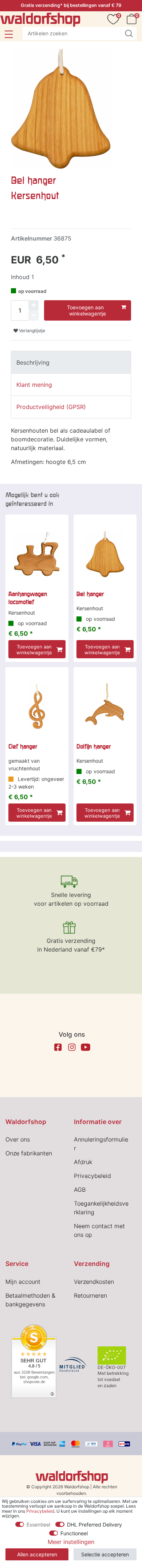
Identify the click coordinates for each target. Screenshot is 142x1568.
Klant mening (34, 384)
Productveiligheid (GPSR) (51, 406)
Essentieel (38, 1524)
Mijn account (22, 1281)
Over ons (17, 1139)
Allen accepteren (37, 1554)
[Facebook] (57, 1047)
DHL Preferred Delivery (94, 1524)
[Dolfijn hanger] (105, 706)
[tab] (71, 362)
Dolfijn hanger (93, 746)
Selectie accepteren (105, 1554)
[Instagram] (71, 1047)
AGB (80, 1189)
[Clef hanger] (37, 706)
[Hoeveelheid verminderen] (33, 315)
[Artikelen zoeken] (129, 33)
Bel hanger (90, 594)
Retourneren (90, 1295)
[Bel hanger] (105, 554)
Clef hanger (22, 746)
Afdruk (83, 1162)
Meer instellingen (71, 1541)
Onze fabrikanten (28, 1153)
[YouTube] (85, 1047)
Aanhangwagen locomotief (27, 598)
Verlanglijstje (31, 330)
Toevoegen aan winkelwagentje (86, 310)
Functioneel (74, 1533)
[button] (8, 34)
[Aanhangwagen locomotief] (37, 554)
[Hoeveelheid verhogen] (33, 305)
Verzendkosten (94, 1281)
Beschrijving (33, 362)
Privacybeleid (92, 1175)
